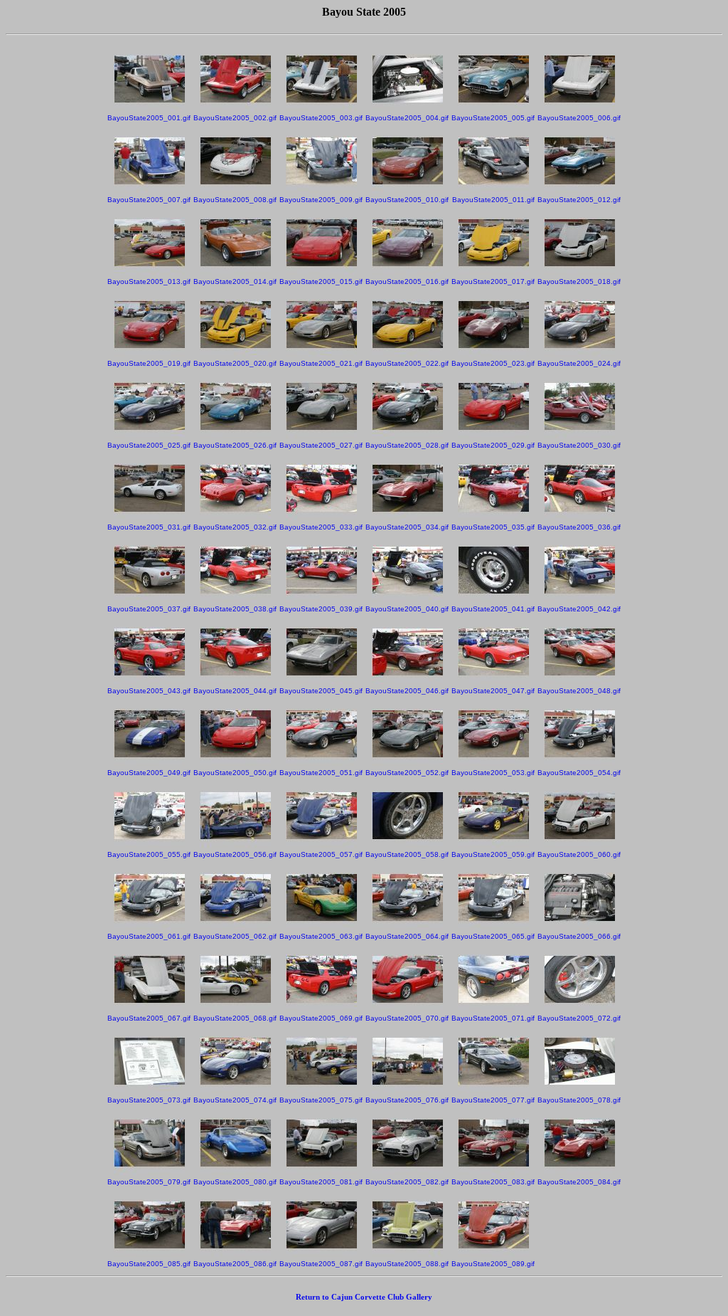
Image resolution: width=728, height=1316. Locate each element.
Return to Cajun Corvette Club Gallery (364, 1297)
